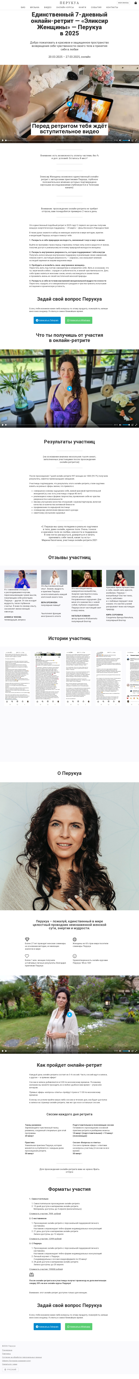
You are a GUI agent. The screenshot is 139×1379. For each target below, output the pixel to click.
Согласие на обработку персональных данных (22, 1357)
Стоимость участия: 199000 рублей (46, 1269)
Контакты (112, 7)
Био (23, 7)
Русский (11, 1370)
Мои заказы (123, 3)
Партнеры (6, 1354)
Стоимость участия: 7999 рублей (45, 1213)
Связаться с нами (9, 1364)
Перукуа (69, 3)
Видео (48, 7)
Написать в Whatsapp (80, 320)
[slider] (59, 140)
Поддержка (7, 1350)
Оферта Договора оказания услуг (16, 1361)
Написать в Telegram (49, 320)
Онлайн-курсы (65, 7)
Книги (82, 7)
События (96, 7)
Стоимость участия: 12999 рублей (45, 1239)
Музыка (34, 7)
